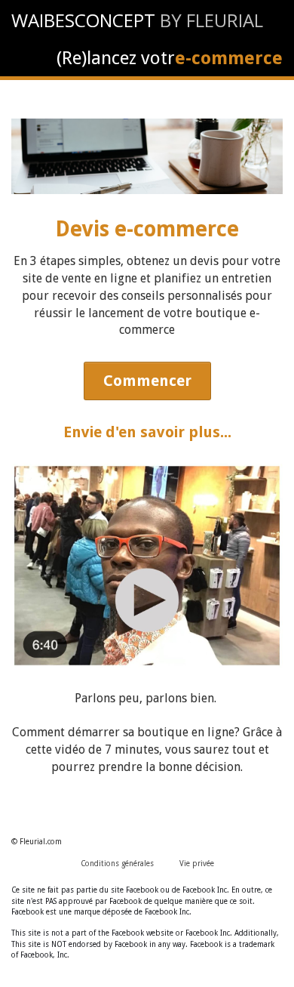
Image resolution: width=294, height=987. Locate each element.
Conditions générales (117, 863)
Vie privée (196, 863)
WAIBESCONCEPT (83, 20)
